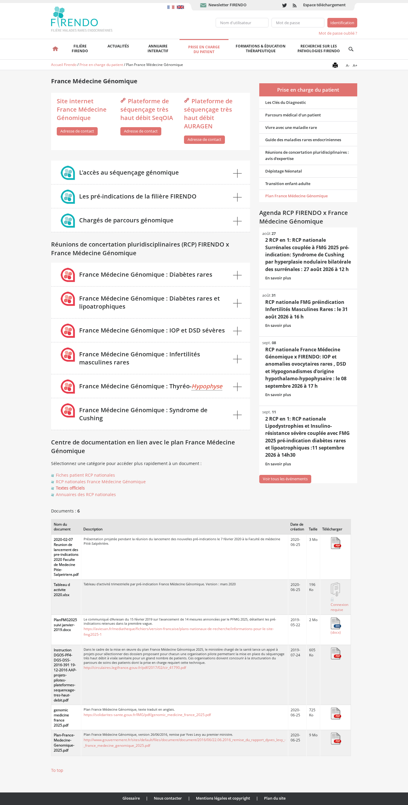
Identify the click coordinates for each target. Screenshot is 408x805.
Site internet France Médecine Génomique (82, 109)
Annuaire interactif (158, 48)
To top (57, 770)
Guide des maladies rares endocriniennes (303, 139)
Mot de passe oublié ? (338, 33)
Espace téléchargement (324, 4)
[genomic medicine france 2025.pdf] (336, 713)
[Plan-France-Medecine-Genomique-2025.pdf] (336, 738)
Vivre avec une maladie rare (291, 127)
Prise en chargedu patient (204, 49)
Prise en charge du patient (101, 64)
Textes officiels (70, 488)
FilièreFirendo (80, 48)
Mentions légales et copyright (223, 798)
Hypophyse (206, 386)
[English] (181, 4)
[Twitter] (284, 5)
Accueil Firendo (63, 64)
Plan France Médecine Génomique (296, 195)
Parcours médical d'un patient (293, 115)
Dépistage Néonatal (283, 171)
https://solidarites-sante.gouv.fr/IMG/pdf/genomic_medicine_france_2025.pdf (147, 714)
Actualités (118, 46)
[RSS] (295, 5)
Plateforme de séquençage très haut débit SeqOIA (146, 109)
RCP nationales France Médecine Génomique (101, 481)
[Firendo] (87, 18)
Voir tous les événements (285, 478)
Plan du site (275, 798)
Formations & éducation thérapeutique (261, 48)
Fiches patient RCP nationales (85, 475)
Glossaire (131, 798)
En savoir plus (278, 278)
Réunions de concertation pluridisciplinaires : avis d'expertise (307, 155)
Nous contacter (168, 798)
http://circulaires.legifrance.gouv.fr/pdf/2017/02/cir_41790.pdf (135, 667)
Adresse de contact (77, 131)
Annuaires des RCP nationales (86, 494)
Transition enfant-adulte (287, 183)
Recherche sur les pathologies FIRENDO (318, 48)
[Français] (172, 4)
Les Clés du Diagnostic (285, 102)
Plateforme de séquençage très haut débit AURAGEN (208, 113)
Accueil (55, 49)
